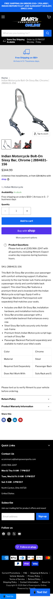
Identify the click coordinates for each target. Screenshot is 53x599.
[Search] (48, 33)
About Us (46, 582)
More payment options (26, 237)
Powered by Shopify (27, 588)
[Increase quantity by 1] (27, 211)
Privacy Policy (34, 576)
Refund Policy (34, 579)
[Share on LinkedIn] (15, 420)
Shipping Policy (10, 582)
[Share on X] (9, 420)
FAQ (25, 573)
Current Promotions (11, 573)
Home (4, 78)
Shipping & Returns (39, 573)
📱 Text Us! (40, 592)
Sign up (42, 516)
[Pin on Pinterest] (20, 420)
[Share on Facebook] (3, 420)
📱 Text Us (8, 596)
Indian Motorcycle (13, 187)
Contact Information (29, 582)
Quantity (5, 204)
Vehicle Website (17, 576)
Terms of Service (17, 579)
